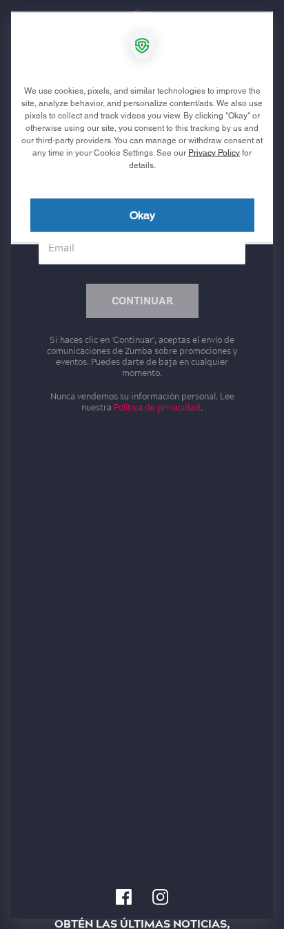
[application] (142, 464)
